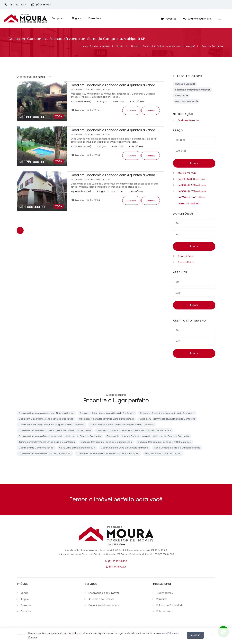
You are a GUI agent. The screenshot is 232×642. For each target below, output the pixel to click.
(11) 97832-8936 (117, 561)
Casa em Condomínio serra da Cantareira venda (45, 453)
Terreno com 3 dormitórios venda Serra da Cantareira (47, 442)
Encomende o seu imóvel (103, 593)
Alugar (75, 18)
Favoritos (26, 611)
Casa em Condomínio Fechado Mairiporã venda (106, 442)
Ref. (95, 110)
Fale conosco (164, 611)
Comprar (56, 18)
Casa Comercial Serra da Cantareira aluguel (124, 447)
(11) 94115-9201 (117, 566)
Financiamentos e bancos (103, 605)
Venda (24, 593)
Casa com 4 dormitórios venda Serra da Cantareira (106, 418)
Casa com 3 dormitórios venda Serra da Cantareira (107, 413)
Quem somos (164, 593)
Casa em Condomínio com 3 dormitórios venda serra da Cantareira (55, 430)
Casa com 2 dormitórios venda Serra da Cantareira (167, 413)
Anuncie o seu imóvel (101, 599)
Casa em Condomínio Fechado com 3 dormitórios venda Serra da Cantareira (60, 436)
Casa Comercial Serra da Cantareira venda (177, 447)
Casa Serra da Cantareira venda (36, 447)
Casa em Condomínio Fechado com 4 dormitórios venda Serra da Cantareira (148, 436)
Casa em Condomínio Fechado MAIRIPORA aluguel (164, 442)
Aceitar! (195, 635)
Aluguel (25, 599)
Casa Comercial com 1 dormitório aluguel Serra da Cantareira (51, 424)
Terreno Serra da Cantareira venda (163, 453)
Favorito (79, 110)
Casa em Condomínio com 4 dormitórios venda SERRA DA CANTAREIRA (134, 430)
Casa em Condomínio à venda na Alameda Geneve (46, 413)
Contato (131, 110)
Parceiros (161, 599)
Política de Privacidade (169, 605)
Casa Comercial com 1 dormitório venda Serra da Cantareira (122, 424)
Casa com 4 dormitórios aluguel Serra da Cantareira (167, 418)
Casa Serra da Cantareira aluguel (77, 447)
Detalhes (150, 110)
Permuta (93, 18)
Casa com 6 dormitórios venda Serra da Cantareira (46, 418)
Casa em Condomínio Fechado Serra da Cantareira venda (108, 453)
